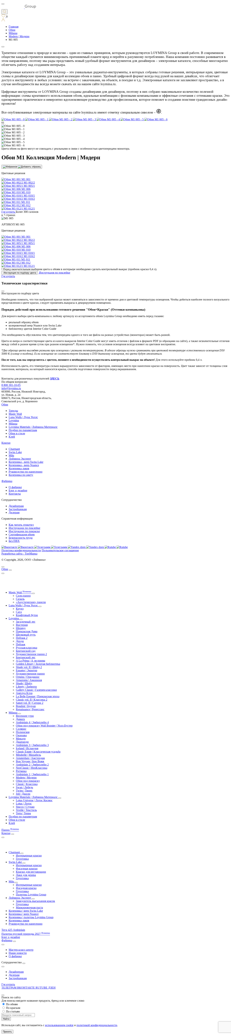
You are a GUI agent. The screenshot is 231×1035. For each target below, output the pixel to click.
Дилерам (14, 512)
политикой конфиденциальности (97, 1025)
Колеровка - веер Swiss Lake (26, 461)
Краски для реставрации (31, 871)
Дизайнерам (16, 505)
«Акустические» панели (31, 602)
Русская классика (26, 647)
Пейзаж (20, 644)
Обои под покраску (28, 780)
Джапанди (22, 741)
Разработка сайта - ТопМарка (19, 553)
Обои (4, 404)
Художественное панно (30, 673)
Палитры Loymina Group (31, 894)
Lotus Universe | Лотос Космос (34, 800)
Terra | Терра (23, 813)
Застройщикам (18, 509)
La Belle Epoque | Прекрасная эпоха (37, 696)
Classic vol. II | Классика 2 (31, 699)
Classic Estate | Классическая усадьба (38, 751)
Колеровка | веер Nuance (24, 914)
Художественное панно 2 (31, 654)
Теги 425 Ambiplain (13, 929)
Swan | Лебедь (24, 787)
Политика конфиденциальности (21, 550)
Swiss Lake (15, 452)
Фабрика (6, 481)
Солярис (21, 728)
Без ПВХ (14, 540)
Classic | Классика (27, 784)
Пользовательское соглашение (60, 550)
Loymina (14, 420)
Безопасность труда (20, 537)
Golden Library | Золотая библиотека (38, 663)
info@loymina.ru (11, 388)
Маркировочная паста (29, 907)
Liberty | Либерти (26, 686)
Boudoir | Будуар (26, 706)
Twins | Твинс (24, 790)
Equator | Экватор (26, 670)
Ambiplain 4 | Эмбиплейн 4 (32, 722)
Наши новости (18, 953)
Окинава (21, 735)
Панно (10, 829)
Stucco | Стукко (25, 806)
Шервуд (20, 628)
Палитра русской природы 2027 (25, 933)
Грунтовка (22, 858)
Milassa (13, 423)
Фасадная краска (26, 888)
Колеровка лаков (19, 468)
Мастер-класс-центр (21, 949)
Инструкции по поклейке (24, 528)
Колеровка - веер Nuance (24, 465)
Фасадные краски (27, 868)
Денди (20, 641)
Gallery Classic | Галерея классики (36, 689)
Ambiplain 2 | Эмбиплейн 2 (32, 764)
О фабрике (15, 487)
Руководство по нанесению (25, 471)
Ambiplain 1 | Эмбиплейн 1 (32, 774)
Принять (7, 1031)
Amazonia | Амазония (29, 680)
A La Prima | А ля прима (30, 660)
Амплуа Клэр (24, 693)
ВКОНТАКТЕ (26, 987)
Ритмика (21, 771)
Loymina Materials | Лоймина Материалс (33, 426)
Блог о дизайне (18, 490)
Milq (11, 455)
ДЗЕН (52, 987)
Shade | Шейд (24, 683)
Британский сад (25, 650)
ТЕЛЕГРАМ (9, 987)
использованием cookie (59, 1025)
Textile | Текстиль (26, 810)
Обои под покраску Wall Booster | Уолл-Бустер (44, 725)
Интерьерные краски (29, 855)
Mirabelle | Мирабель (28, 754)
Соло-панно (23, 595)
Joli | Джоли (23, 793)
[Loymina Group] (18, 7)
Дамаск (20, 719)
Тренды (13, 410)
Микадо (21, 738)
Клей (12, 436)
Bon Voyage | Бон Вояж (30, 761)
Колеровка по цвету (21, 474)
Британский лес (25, 657)
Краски (5, 442)
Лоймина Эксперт (20, 458)
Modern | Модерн (26, 777)
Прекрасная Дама (26, 631)
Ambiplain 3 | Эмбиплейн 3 (32, 745)
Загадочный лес (25, 621)
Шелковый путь (26, 634)
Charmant (14, 448)
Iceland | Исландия (27, 748)
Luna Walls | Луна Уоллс (23, 417)
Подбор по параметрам (23, 430)
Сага (19, 611)
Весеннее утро (25, 715)
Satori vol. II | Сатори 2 (29, 702)
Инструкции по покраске (24, 531)
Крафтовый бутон (27, 615)
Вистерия (22, 624)
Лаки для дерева (26, 875)
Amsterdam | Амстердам (30, 758)
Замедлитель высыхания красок (35, 901)
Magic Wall (15, 413)
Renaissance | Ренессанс (30, 709)
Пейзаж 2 (21, 637)
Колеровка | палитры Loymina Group (31, 917)
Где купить (8, 984)
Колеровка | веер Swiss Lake (26, 910)
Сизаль (20, 598)
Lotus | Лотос (24, 803)
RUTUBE (42, 987)
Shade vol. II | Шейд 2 (29, 667)
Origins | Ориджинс (28, 676)
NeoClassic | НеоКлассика (31, 767)
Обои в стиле (17, 433)
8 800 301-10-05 (11, 385)
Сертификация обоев (22, 534)
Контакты (15, 493)
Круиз (19, 608)
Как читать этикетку (21, 524)
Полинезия (22, 732)
